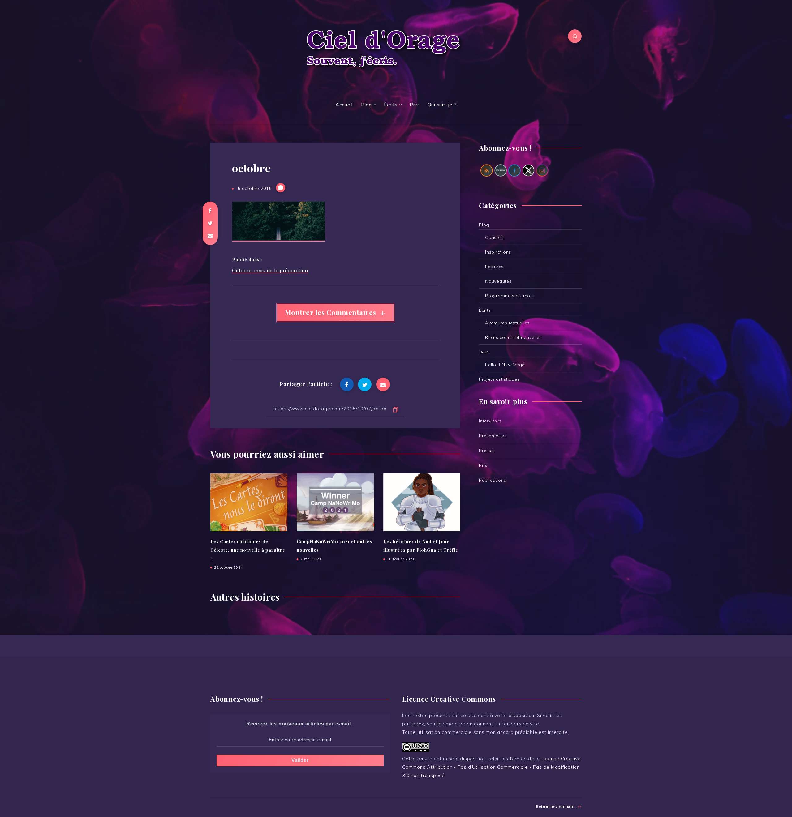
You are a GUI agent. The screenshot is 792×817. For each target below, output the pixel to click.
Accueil (344, 104)
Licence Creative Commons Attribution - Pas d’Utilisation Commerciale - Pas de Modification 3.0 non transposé (491, 767)
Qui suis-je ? (442, 104)
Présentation (493, 435)
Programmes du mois (509, 295)
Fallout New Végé (505, 364)
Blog (366, 104)
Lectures (494, 266)
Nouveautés (498, 281)
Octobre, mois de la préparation (270, 270)
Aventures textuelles (507, 323)
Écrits (391, 104)
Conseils (494, 237)
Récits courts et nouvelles (513, 337)
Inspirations (498, 252)
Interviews (490, 421)
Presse (486, 450)
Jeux (483, 352)
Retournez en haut (556, 806)
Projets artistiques (499, 379)
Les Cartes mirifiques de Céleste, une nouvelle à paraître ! (247, 550)
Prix (414, 104)
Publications (492, 480)
